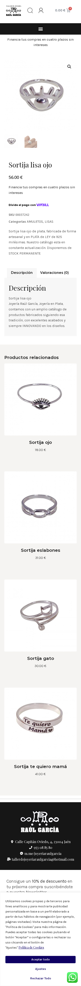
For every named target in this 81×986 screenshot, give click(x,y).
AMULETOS (35, 221)
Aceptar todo (40, 959)
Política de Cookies (31, 947)
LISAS (49, 221)
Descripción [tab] (22, 273)
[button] (40, 28)
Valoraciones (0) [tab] (54, 273)
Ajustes (40, 969)
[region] (40, 939)
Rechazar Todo (40, 978)
